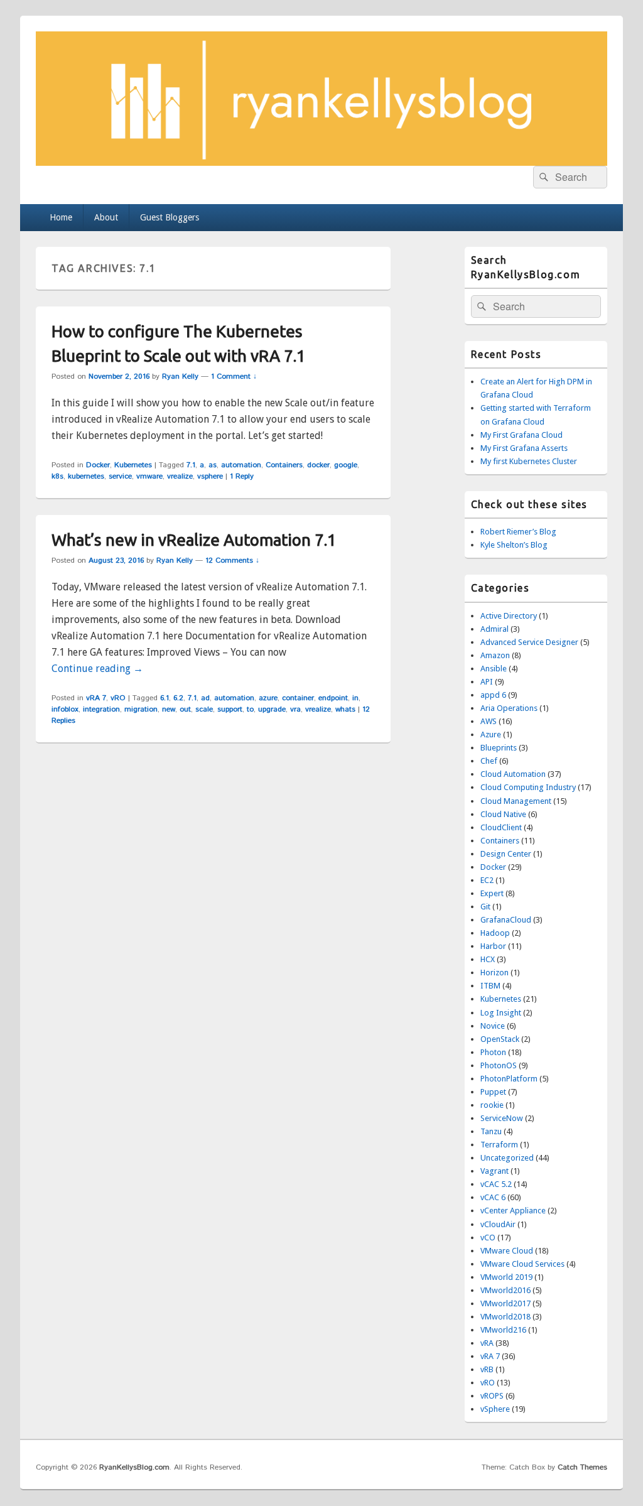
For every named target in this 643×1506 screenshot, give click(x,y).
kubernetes (86, 476)
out (185, 709)
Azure (490, 734)
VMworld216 (503, 1330)
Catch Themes (582, 1467)
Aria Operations (509, 708)
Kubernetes (133, 465)
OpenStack (499, 1039)
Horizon (494, 972)
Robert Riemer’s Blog (518, 531)
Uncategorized (507, 1157)
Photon (493, 1052)
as (212, 465)
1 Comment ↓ (234, 376)
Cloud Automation (513, 774)
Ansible (493, 668)
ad (205, 698)
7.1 (190, 465)
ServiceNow (501, 1118)
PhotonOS (498, 1065)
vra (295, 709)
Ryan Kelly (180, 376)
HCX (487, 959)
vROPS (492, 1395)
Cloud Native (503, 814)
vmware (149, 476)
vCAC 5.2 (496, 1184)
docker (318, 465)
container (298, 698)
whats (345, 709)
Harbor (493, 946)
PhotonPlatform (509, 1078)
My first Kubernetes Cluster (528, 461)
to (250, 709)
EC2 (487, 880)
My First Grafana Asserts (524, 448)
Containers (284, 465)
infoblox (64, 709)
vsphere (210, 476)
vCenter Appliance (513, 1210)
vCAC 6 (492, 1197)
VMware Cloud (506, 1250)
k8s (57, 476)
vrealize (180, 476)
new (168, 709)
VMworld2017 (505, 1303)
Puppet (493, 1092)
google (345, 465)
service (120, 476)
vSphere (495, 1409)
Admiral (494, 629)
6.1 (164, 698)
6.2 (178, 698)
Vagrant (494, 1171)
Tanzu (491, 1131)
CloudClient (501, 827)
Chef (488, 761)
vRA (487, 1343)
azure (268, 698)
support (229, 709)
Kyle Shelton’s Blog (514, 545)
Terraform (499, 1144)
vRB (487, 1369)
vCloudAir (498, 1224)
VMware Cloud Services (522, 1264)
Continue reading (97, 668)
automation (241, 465)
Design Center (505, 854)
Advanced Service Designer (529, 642)
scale (204, 709)
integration (101, 709)
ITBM (490, 985)
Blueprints (498, 747)
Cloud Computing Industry (528, 787)
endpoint (333, 698)
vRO (118, 698)
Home (61, 217)
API (486, 681)
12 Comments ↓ (232, 560)
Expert (492, 893)
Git (485, 906)
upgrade (272, 709)
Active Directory (508, 615)
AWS (488, 721)
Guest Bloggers (169, 217)
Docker (98, 465)
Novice (492, 1026)
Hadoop (495, 933)
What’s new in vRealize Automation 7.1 (194, 540)
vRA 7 (96, 698)
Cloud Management (515, 801)
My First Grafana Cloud (521, 435)
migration (141, 709)
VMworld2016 (505, 1290)
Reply (242, 476)
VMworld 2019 (506, 1277)
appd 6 (493, 695)
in (355, 698)
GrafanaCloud (505, 919)
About (106, 217)
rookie (492, 1105)
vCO (487, 1237)
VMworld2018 (505, 1316)
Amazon (495, 655)
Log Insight (500, 1012)
